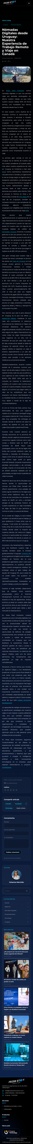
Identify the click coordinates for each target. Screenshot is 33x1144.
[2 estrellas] (8, 790)
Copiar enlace (20, 808)
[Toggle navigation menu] (29, 3)
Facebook (18, 804)
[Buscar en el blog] (26, 890)
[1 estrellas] (5, 790)
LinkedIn (8, 804)
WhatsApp (8, 808)
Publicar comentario (12, 852)
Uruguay (5, 24)
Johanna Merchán (7, 58)
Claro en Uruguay (19, 261)
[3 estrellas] (11, 790)
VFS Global (23, 197)
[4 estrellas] (13, 790)
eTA (27, 210)
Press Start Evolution (15, 91)
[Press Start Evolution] (9, 3)
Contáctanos (6, 767)
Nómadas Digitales (16, 24)
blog (3, 172)
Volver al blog (6, 20)
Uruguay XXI (26, 553)
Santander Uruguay (9, 232)
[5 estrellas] (16, 790)
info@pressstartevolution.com (14, 1090)
